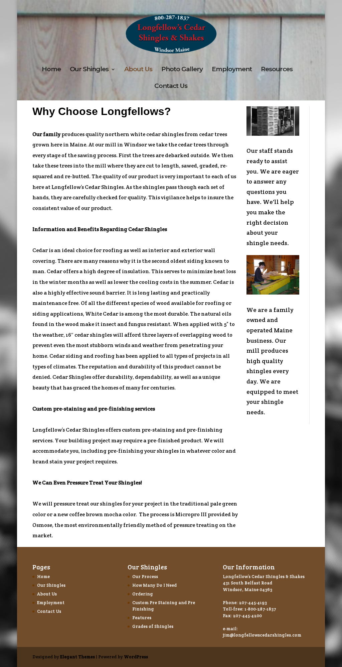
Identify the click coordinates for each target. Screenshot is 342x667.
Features (141, 618)
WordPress (136, 657)
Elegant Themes (77, 657)
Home (51, 70)
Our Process (145, 576)
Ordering (142, 594)
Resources (277, 70)
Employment (232, 70)
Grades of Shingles (152, 626)
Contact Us (170, 87)
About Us (138, 70)
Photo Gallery (182, 70)
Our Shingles (89, 70)
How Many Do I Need (154, 585)
